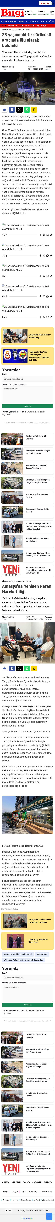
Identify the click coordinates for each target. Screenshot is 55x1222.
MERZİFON (16, 1182)
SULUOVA (48, 1182)
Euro (41, 12)
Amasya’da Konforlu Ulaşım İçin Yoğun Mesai (38, 452)
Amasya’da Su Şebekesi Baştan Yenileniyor (36, 466)
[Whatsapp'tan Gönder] (27, 110)
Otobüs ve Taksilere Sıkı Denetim (36, 437)
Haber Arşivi (33, 1191)
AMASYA (23, 21)
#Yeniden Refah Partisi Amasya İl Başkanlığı (23, 960)
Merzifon (14, 1200)
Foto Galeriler (47, 1191)
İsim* (4, 374)
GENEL (27, 30)
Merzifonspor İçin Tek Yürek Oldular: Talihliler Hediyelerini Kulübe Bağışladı (39, 526)
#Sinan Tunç (42, 954)
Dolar (29, 12)
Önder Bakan (25, 1200)
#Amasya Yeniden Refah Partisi (18, 954)
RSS (9, 1210)
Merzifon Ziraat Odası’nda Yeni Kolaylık (37, 539)
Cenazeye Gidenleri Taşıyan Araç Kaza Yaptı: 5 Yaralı (38, 481)
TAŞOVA (26, 1182)
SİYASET (28, 581)
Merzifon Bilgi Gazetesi (13, 30)
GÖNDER (27, 406)
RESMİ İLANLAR (8, 21)
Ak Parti (36, 1200)
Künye (5, 1191)
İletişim (15, 1191)
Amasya (48, 617)
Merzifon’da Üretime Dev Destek (37, 495)
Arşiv (23, 1191)
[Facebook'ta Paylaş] (12, 110)
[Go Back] (49, 1216)
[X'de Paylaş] (19, 110)
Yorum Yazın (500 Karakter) (14, 384)
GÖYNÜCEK (36, 1182)
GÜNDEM (33, 21)
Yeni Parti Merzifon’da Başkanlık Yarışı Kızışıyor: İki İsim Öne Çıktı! (38, 570)
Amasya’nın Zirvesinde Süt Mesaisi (37, 510)
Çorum (49, 67)
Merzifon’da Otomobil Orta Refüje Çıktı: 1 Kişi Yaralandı (38, 554)
